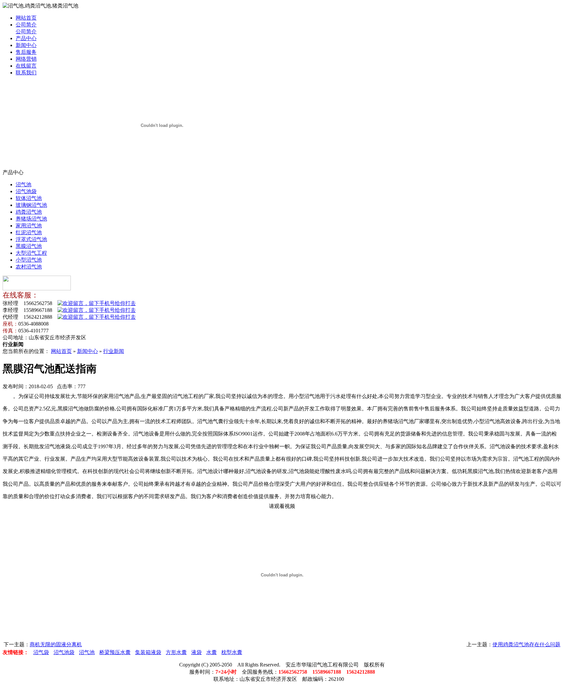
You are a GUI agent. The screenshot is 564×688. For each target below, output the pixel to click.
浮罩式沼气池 (31, 239)
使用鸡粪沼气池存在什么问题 (526, 644)
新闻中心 (26, 45)
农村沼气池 (29, 266)
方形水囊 (176, 652)
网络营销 (26, 59)
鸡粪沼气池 (29, 212)
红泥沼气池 (29, 232)
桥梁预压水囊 (115, 652)
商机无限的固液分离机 (56, 644)
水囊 (211, 652)
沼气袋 (41, 652)
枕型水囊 (231, 652)
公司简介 (26, 24)
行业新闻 (113, 351)
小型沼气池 (29, 260)
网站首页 (26, 18)
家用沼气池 (29, 225)
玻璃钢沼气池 (31, 205)
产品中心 (26, 38)
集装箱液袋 (148, 652)
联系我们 (26, 72)
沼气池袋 (26, 191)
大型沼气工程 (31, 253)
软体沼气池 (29, 198)
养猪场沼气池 (31, 219)
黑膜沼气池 (29, 246)
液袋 (196, 652)
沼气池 (23, 184)
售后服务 (26, 52)
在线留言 (26, 66)
